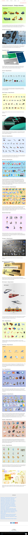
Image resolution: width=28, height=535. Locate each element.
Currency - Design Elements (7, 445)
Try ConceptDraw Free (23, 2)
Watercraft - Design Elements (7, 136)
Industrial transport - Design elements (13, 5)
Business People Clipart (6, 212)
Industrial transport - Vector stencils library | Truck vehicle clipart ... (8, 506)
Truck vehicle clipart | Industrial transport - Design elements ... (8, 498)
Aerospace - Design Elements (7, 238)
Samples (15, 0)
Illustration (4, 115)
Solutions (11, 0)
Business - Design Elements (7, 419)
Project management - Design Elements (9, 186)
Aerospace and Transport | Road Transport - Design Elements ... (8, 504)
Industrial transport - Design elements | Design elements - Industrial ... (9, 516)
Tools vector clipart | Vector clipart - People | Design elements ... (8, 505)
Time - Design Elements (6, 369)
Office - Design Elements (6, 320)
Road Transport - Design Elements (8, 92)
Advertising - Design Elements (7, 344)
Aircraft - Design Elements (6, 70)
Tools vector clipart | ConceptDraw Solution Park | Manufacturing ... (9, 509)
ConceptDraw (3, 0)
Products (7, 0)
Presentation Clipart (5, 50)
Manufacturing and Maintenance (7, 261)
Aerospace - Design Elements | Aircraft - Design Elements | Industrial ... (9, 510)
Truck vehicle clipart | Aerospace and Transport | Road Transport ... (8, 514)
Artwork (3, 469)
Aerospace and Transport (6, 29)
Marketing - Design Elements (7, 159)
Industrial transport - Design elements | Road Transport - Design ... (8, 508)
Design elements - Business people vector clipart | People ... (8, 499)
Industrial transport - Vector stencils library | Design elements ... (8, 515)
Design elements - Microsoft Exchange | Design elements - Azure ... (9, 497)
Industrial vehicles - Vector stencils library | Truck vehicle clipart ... (8, 500)
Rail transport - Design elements (7, 281)
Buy (18, 0)
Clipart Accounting (3, 517)
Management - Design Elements (7, 393)
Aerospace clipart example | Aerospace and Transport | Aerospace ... (9, 518)
